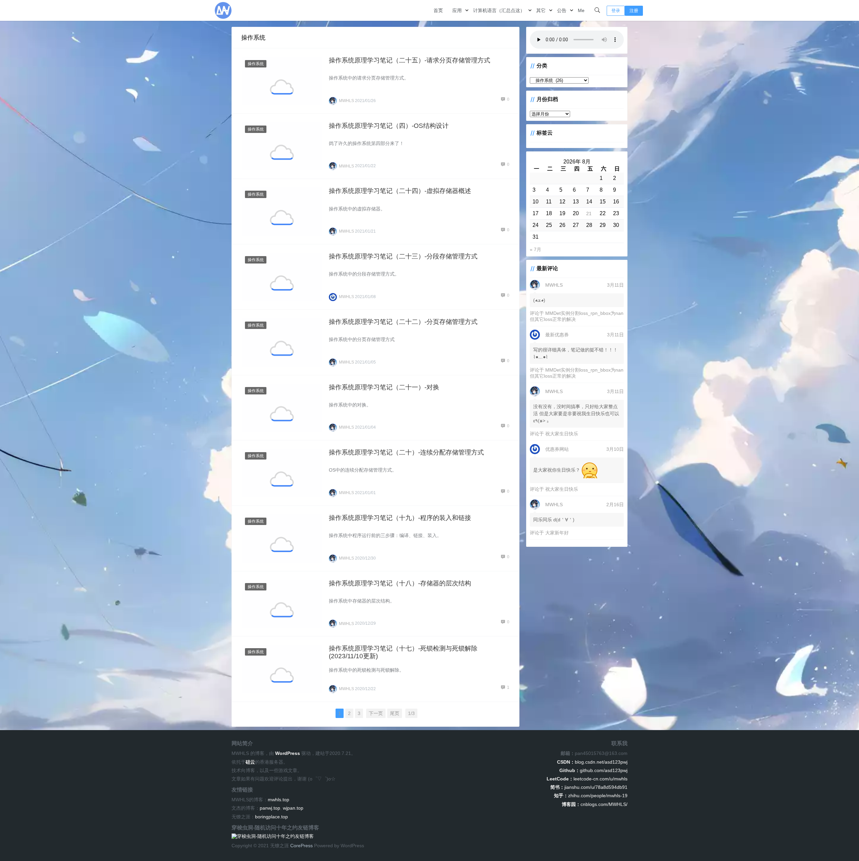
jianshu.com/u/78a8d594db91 (588, 787)
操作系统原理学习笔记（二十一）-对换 (384, 387)
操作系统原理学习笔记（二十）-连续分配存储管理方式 (406, 452)
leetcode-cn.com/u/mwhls (587, 778)
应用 (457, 10)
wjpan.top (293, 808)
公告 (561, 10)
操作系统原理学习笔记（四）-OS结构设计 (389, 125)
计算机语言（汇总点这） (499, 10)
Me (581, 10)
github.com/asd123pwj (593, 770)
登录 (615, 10)
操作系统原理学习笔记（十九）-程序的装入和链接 (400, 517)
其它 (541, 10)
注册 (633, 10)
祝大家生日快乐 (561, 433)
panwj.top (270, 808)
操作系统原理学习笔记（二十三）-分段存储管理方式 (403, 256)
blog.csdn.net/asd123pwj (592, 762)
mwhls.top (278, 799)
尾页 (394, 713)
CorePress (301, 845)
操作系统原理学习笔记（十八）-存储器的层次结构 (400, 583)
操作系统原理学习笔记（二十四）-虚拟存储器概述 (400, 190)
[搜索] (597, 10)
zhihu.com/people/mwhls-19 (590, 795)
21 (589, 213)
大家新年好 (557, 532)
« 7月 (535, 249)
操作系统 (256, 63)
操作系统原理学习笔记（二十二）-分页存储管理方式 (403, 321)
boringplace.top (271, 816)
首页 (438, 10)
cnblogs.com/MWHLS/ (594, 804)
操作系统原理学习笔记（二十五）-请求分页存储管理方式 (409, 60)
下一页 (376, 713)
